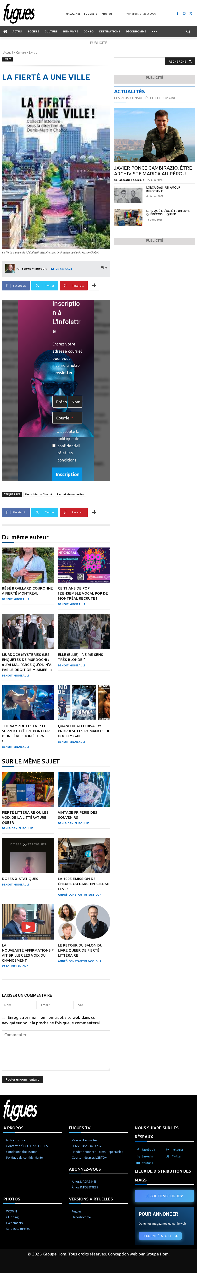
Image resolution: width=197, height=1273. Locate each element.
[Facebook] (177, 13)
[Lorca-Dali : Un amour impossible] (128, 194)
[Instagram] (184, 13)
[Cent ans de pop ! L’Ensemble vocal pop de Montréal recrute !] (84, 565)
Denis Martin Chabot (38, 494)
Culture (21, 52)
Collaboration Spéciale (129, 179)
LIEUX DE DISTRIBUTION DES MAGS (163, 1175)
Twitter (177, 1156)
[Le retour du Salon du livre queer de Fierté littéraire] (84, 921)
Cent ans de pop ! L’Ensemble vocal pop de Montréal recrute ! (83, 593)
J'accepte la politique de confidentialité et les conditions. (68, 445)
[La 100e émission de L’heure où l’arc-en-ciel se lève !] (84, 855)
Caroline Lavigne (15, 966)
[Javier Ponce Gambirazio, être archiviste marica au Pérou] (154, 135)
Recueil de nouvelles (70, 494)
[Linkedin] (138, 1156)
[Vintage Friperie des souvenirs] (84, 789)
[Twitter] (191, 13)
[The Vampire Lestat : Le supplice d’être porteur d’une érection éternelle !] (28, 702)
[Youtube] (138, 1163)
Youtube (147, 1163)
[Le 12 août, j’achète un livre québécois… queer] (128, 217)
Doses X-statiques (20, 879)
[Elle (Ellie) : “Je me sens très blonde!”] (84, 631)
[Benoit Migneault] (10, 268)
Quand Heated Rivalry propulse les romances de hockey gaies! (84, 731)
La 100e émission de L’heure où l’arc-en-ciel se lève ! (83, 884)
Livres (33, 52)
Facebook (148, 1149)
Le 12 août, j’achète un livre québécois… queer (168, 212)
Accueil (8, 52)
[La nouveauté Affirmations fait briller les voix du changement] (28, 921)
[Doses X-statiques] (28, 855)
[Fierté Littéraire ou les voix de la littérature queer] (28, 789)
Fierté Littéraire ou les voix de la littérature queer (25, 817)
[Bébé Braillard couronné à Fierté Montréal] (28, 565)
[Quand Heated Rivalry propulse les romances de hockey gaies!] (84, 702)
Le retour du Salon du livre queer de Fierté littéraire (80, 950)
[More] (94, 285)
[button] (188, 31)
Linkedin (147, 1156)
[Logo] (34, 14)
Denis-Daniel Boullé (17, 828)
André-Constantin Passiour (79, 894)
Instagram (178, 1149)
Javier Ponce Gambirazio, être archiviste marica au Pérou (153, 170)
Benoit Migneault (34, 268)
